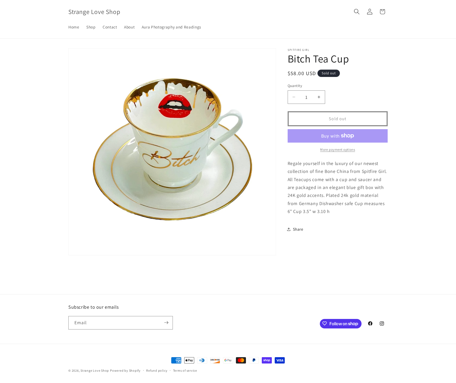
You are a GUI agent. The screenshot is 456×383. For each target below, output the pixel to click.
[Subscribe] (166, 322)
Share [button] (298, 229)
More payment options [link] (337, 149)
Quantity (295, 85)
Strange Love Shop (94, 370)
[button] (356, 11)
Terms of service (185, 370)
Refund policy (156, 370)
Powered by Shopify (125, 370)
